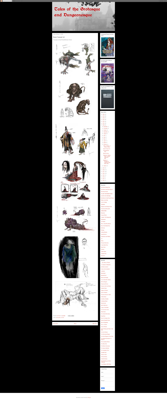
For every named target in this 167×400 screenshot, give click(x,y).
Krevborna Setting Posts (105, 187)
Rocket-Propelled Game (105, 320)
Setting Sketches (104, 232)
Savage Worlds (104, 215)
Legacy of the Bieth (104, 307)
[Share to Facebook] (72, 315)
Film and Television (104, 242)
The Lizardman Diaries (105, 341)
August (105, 133)
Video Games (103, 251)
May (104, 139)
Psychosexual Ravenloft (105, 208)
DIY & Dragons (104, 281)
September (106, 131)
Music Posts (103, 247)
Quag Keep (103, 316)
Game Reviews (104, 234)
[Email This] (68, 315)
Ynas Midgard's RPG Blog (106, 364)
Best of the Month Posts (105, 225)
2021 (104, 123)
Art (101, 238)
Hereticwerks (103, 303)
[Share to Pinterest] (73, 315)
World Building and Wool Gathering (106, 361)
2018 (104, 169)
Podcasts (102, 249)
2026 (104, 114)
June (104, 137)
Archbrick (103, 271)
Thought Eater (103, 352)
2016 (104, 173)
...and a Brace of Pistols (105, 262)
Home (75, 323)
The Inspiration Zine (106, 151)
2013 (104, 178)
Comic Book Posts (104, 245)
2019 (104, 168)
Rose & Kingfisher (104, 322)
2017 (104, 171)
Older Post (95, 323)
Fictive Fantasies (104, 292)
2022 (104, 121)
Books (102, 240)
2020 (104, 125)
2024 (104, 117)
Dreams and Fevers (104, 284)
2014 (104, 176)
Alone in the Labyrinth (105, 269)
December (106, 126)
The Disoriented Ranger (105, 334)
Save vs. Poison (104, 324)
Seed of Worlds (104, 326)
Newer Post (55, 323)
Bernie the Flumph (104, 277)
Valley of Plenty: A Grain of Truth (107, 146)
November (106, 128)
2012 (104, 180)
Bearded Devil (103, 275)
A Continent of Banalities (106, 264)
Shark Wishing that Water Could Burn (107, 329)
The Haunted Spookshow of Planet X (106, 339)
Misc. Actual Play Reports (106, 223)
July (104, 135)
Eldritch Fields (104, 288)
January (105, 165)
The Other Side (104, 343)
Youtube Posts (103, 253)
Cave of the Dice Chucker (106, 279)
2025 (104, 116)
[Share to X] (71, 315)
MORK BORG (103, 210)
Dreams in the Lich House (106, 286)
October (105, 130)
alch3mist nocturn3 (104, 266)
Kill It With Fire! (104, 305)
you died (62, 317)
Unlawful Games (104, 358)
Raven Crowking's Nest (105, 318)
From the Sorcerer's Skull (106, 294)
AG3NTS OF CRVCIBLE (106, 195)
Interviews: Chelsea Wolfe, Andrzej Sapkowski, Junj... (107, 157)
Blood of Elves (106, 153)
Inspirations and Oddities (105, 236)
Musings (102, 230)
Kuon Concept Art (106, 148)
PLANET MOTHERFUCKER (106, 193)
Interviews (103, 255)
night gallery (58, 317)
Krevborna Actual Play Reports (107, 189)
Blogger (89, 397)
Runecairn (103, 213)
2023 (104, 119)
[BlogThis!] (69, 315)
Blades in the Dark (104, 200)
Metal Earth (103, 311)
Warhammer (103, 219)
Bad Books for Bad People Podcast (107, 198)
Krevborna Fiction (104, 191)
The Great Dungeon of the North (107, 336)
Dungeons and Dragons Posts (106, 206)
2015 (104, 175)
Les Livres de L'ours (105, 309)
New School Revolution (105, 313)
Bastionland (103, 273)
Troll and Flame (104, 356)
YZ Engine (103, 221)
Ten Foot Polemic (104, 332)
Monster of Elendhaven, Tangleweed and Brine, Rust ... (106, 162)
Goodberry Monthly (104, 298)
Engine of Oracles (104, 290)
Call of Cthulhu (104, 202)
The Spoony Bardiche (105, 348)
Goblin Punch (103, 296)
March (105, 142)
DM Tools (103, 228)
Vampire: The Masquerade (106, 217)
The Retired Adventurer (105, 346)
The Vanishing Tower (105, 350)
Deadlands (103, 204)
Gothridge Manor (104, 301)
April (105, 140)
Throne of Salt (104, 354)
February (105, 144)
